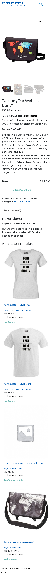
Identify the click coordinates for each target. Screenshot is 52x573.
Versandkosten (30, 116)
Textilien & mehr (22, 201)
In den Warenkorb (21, 190)
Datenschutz (26, 568)
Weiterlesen (10, 559)
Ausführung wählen (14, 480)
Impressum (14, 568)
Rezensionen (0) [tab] (12, 210)
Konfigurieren (11, 322)
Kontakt (5, 568)
